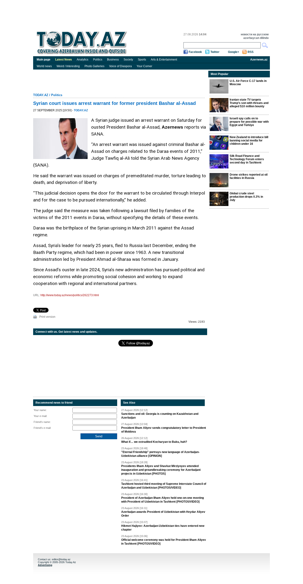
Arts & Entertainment (164, 59)
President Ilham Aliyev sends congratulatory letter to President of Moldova (163, 429)
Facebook (195, 52)
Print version (47, 316)
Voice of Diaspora (120, 66)
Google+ (233, 52)
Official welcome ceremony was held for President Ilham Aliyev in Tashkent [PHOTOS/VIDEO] (163, 541)
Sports (142, 59)
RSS (251, 52)
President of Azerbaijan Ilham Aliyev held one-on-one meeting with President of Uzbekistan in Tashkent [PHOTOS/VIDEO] (162, 499)
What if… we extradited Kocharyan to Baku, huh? (154, 442)
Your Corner (144, 66)
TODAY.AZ (40, 95)
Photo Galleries (94, 66)
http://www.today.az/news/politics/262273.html (69, 295)
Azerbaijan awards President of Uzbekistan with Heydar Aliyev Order (163, 513)
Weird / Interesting (68, 66)
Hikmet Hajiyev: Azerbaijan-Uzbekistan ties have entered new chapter (162, 527)
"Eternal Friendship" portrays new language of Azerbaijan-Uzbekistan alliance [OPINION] (160, 454)
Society (128, 59)
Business (113, 59)
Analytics (82, 59)
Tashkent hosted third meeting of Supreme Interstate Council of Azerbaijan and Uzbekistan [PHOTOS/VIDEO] (163, 485)
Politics (97, 59)
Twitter (214, 52)
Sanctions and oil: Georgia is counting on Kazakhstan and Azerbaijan (159, 415)
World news (44, 66)
